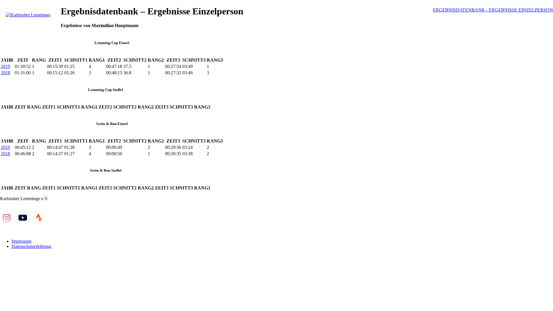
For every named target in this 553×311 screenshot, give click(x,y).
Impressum (21, 241)
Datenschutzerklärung (31, 246)
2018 (5, 72)
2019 (5, 66)
